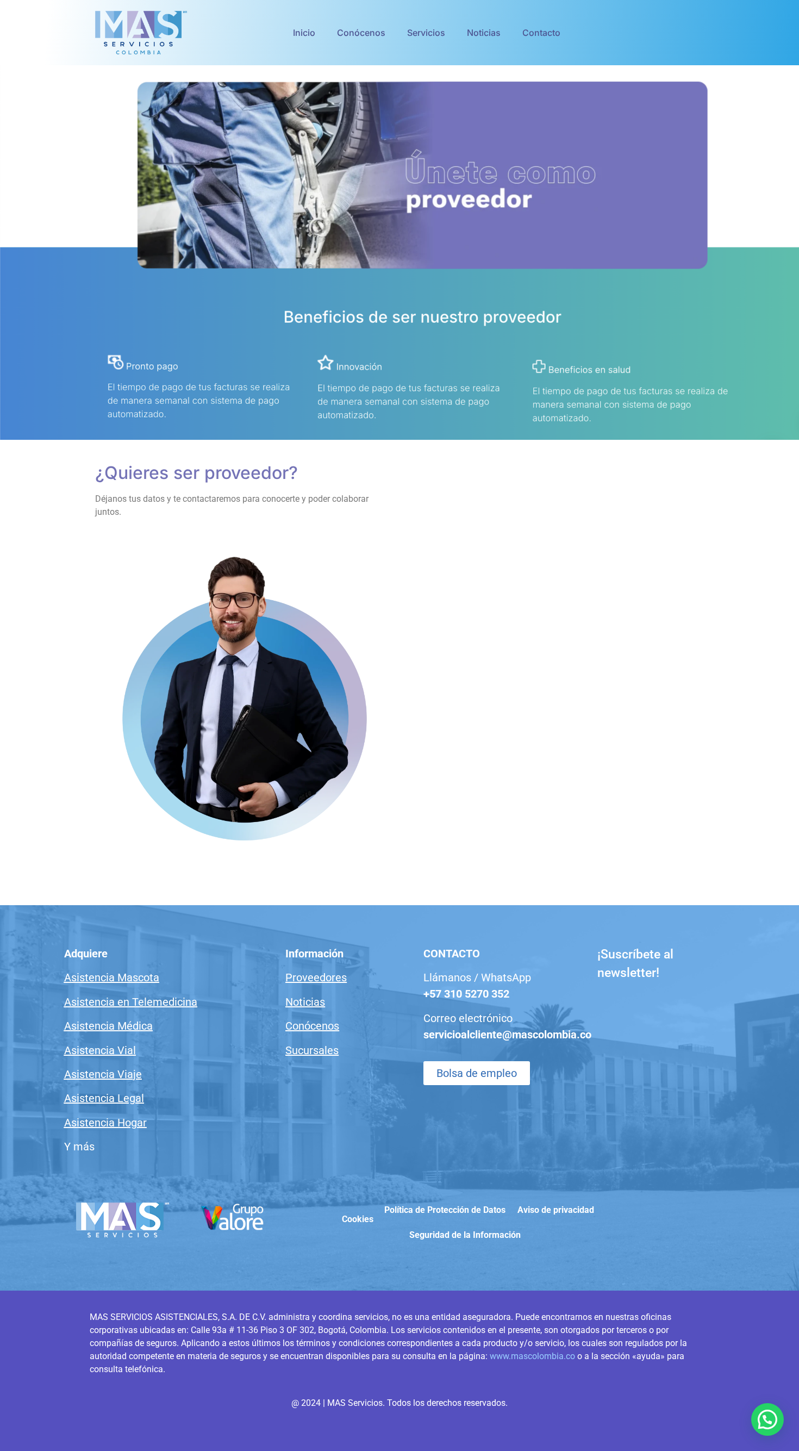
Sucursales (312, 1050)
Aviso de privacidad (555, 1210)
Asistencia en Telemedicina (130, 1001)
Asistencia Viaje (103, 1074)
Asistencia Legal (104, 1098)
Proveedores (316, 977)
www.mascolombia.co (532, 1356)
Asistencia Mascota (111, 977)
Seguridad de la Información (465, 1235)
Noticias (484, 32)
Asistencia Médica (108, 1025)
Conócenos (361, 32)
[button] (767, 1419)
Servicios (426, 32)
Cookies (357, 1219)
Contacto (541, 32)
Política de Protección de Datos (444, 1210)
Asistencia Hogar (105, 1122)
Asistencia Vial (100, 1050)
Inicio (304, 32)
